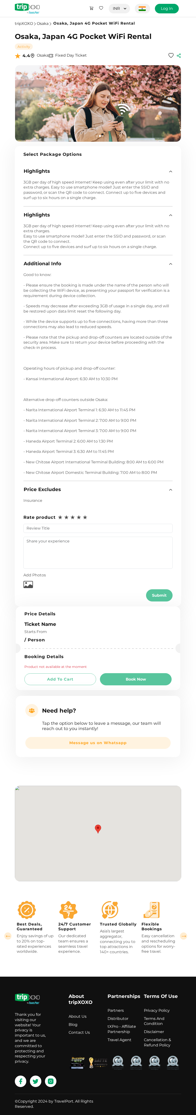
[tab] (98, 171)
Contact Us (79, 1032)
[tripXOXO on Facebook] (20, 1081)
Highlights (37, 171)
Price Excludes (42, 489)
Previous (7, 936)
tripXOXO (24, 23)
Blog (73, 1024)
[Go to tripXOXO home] (27, 8)
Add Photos (34, 575)
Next (183, 936)
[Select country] (142, 8)
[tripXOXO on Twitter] (35, 1081)
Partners (116, 1010)
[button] (98, 171)
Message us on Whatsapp (98, 743)
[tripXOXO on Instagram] (50, 1081)
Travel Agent (119, 1040)
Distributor (118, 1018)
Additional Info (42, 263)
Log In (167, 8)
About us (78, 1016)
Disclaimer (154, 1031)
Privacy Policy (157, 1010)
